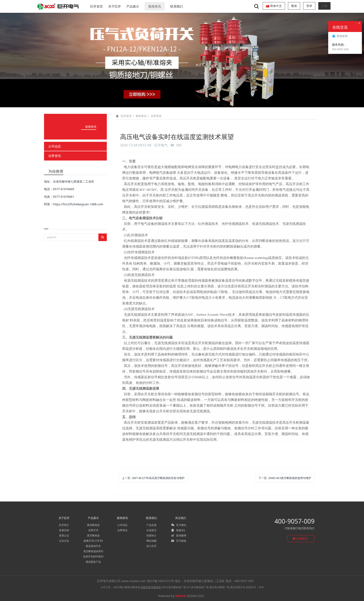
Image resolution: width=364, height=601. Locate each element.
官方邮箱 (180, 541)
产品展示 (132, 6)
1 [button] (169, 101)
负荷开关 (93, 530)
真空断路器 (93, 535)
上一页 (153, 478)
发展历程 (64, 530)
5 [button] (189, 101)
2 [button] (174, 101)
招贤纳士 (151, 535)
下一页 (284, 478)
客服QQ (180, 530)
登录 (309, 6)
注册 (324, 6)
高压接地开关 (93, 546)
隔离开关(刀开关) (93, 541)
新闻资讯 (154, 6)
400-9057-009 (294, 521)
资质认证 (64, 535)
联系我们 (176, 6)
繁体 (294, 6)
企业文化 (64, 541)
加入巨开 (151, 546)
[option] (182, 60)
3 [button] (179, 101)
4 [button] (184, 101)
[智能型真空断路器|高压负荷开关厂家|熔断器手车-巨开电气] (58, 6)
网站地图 (151, 541)
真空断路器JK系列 (93, 551)
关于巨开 (114, 6)
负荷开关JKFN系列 (93, 556)
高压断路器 (93, 525)
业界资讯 (54, 156)
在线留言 (151, 530)
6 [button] (195, 101)
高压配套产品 (93, 562)
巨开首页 (96, 6)
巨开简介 (64, 525)
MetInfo (180, 596)
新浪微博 (180, 535)
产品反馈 (151, 525)
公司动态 (54, 146)
